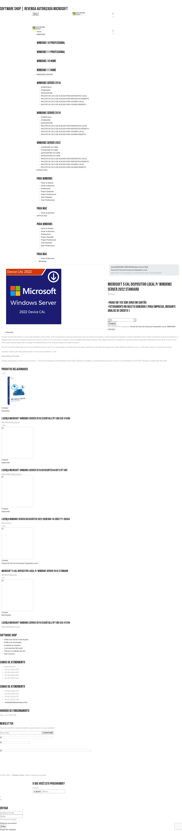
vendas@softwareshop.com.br (16, 702)
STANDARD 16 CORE (49, 147)
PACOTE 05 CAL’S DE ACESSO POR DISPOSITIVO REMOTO (65, 161)
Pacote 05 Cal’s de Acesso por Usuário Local (62, 101)
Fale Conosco (9, 654)
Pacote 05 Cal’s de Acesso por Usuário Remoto (63, 104)
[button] (131, 14)
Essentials (46, 87)
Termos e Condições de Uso (14, 651)
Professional (45, 188)
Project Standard (47, 191)
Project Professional (48, 194)
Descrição (9, 332)
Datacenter (47, 93)
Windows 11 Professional (51, 52)
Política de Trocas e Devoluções (16, 639)
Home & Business (47, 186)
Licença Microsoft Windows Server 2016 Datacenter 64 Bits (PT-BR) (34, 470)
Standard (45, 90)
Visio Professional (48, 200)
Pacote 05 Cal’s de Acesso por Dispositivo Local (64, 96)
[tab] (93, 332)
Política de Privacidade (12, 642)
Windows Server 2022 (49, 143)
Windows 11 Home (46, 70)
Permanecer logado (9, 819)
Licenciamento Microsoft (13, 648)
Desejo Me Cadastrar (8, 829)
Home (113, 267)
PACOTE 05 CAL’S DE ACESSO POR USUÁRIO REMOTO (63, 167)
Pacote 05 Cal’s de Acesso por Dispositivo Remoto (65, 99)
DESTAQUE (6, 615)
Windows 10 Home (46, 61)
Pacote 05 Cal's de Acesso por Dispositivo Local (129, 270)
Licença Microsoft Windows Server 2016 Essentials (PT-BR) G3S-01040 (36, 418)
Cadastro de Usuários (12, 645)
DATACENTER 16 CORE (50, 153)
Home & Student (47, 183)
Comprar (112, 323)
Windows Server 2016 (49, 83)
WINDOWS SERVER (124, 267)
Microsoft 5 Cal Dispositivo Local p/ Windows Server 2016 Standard (35, 571)
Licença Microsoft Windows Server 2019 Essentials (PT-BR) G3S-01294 (36, 622)
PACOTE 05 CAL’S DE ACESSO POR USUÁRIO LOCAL (62, 164)
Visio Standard (46, 197)
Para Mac (42, 208)
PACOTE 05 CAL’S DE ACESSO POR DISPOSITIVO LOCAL (64, 159)
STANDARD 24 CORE (49, 150)
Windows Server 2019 (49, 113)
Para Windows (44, 179)
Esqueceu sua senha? (8, 823)
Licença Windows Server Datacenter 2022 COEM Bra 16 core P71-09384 (36, 519)
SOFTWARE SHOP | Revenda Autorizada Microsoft (34, 8)
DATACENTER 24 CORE (50, 156)
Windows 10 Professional (51, 43)
